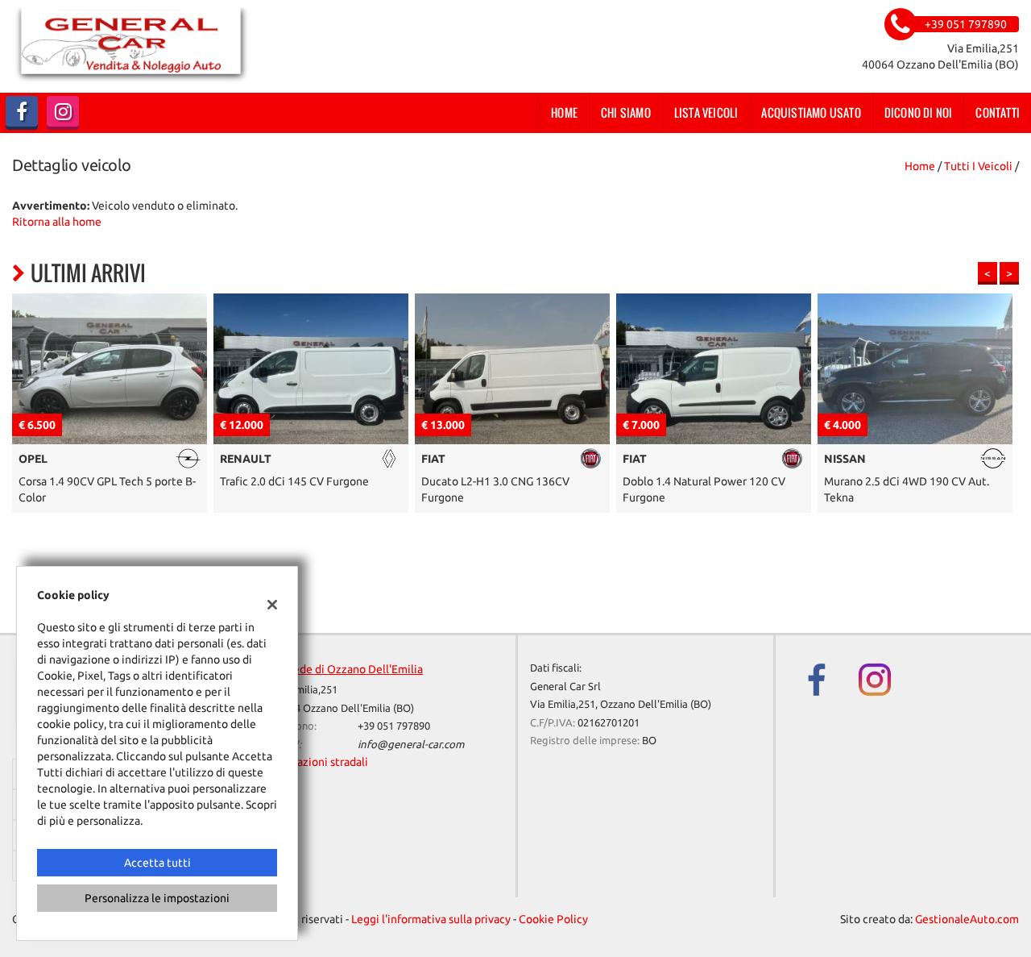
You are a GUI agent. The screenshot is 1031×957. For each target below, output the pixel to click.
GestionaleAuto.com (967, 919)
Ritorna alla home (56, 221)
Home (564, 112)
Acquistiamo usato (810, 112)
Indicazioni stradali (320, 761)
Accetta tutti (157, 862)
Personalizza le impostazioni (157, 898)
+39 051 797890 (394, 726)
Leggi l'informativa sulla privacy (431, 919)
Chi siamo (626, 112)
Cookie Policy (553, 919)
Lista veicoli (706, 112)
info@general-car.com (411, 745)
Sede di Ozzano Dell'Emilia (355, 669)
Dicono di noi (918, 112)
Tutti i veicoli (978, 166)
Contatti (997, 112)
